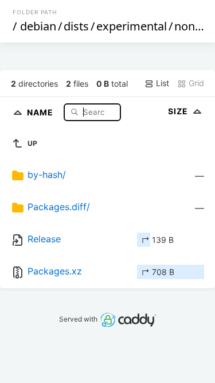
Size (179, 111)
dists (76, 26)
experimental (131, 26)
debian (38, 26)
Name (41, 112)
